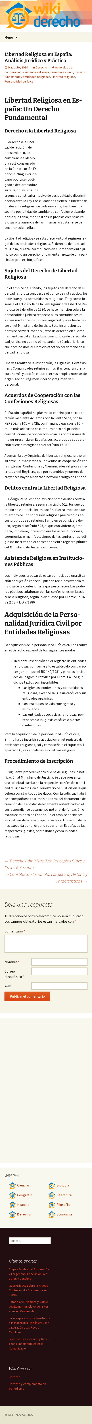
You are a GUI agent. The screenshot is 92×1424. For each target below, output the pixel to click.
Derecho (41, 67)
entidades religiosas (36, 77)
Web (7, 986)
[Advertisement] (63, 163)
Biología (62, 1185)
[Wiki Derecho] (46, 16)
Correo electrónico (14, 974)
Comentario (14, 931)
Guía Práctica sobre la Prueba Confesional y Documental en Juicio (28, 1290)
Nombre (11, 962)
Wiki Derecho (16, 1415)
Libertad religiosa (63, 77)
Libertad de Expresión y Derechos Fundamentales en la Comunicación (28, 1343)
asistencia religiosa (36, 72)
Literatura (64, 1195)
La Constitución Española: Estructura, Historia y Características (46, 877)
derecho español (61, 72)
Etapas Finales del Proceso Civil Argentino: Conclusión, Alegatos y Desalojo (29, 1274)
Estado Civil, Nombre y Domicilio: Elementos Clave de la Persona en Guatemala (29, 1306)
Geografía (24, 1195)
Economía (64, 1214)
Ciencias (23, 1185)
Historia (23, 1205)
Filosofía (63, 1205)
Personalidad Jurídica (18, 81)
